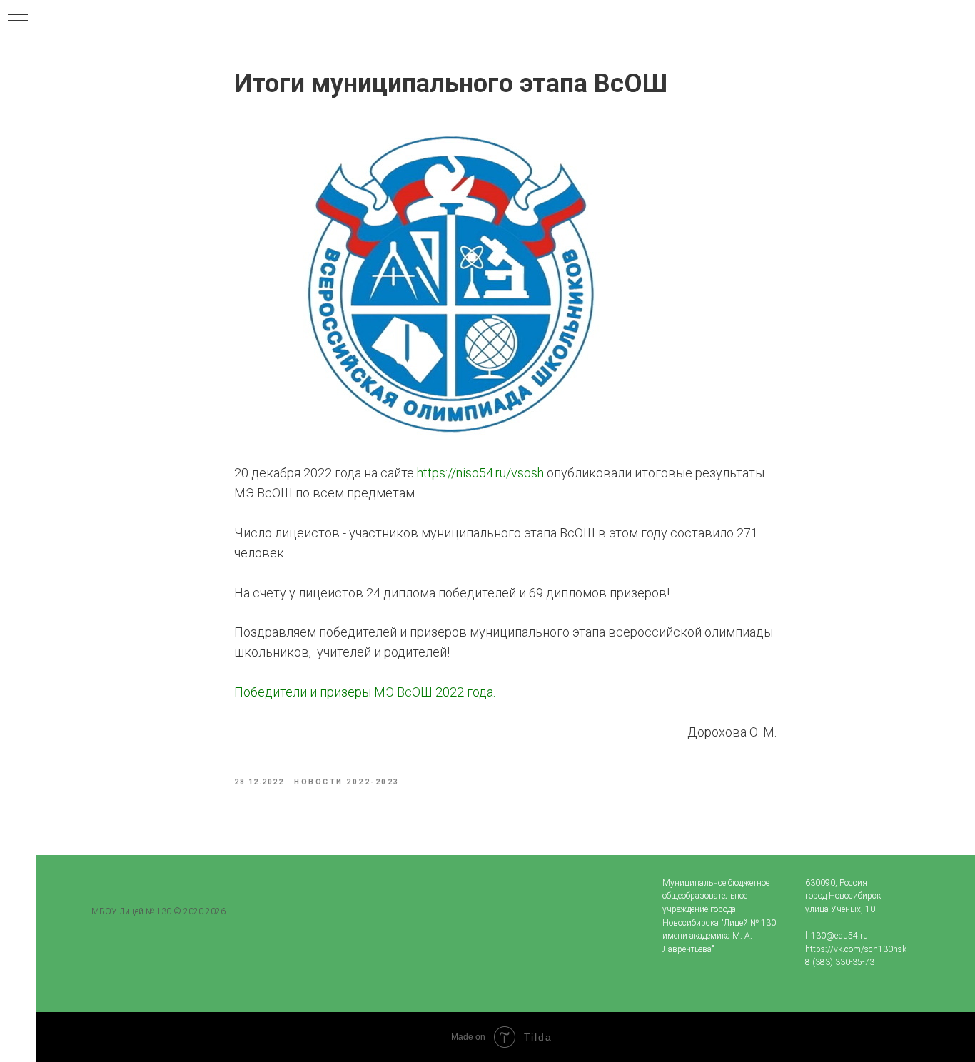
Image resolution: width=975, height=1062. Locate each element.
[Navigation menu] (18, 21)
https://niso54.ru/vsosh (480, 472)
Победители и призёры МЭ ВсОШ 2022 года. (364, 691)
